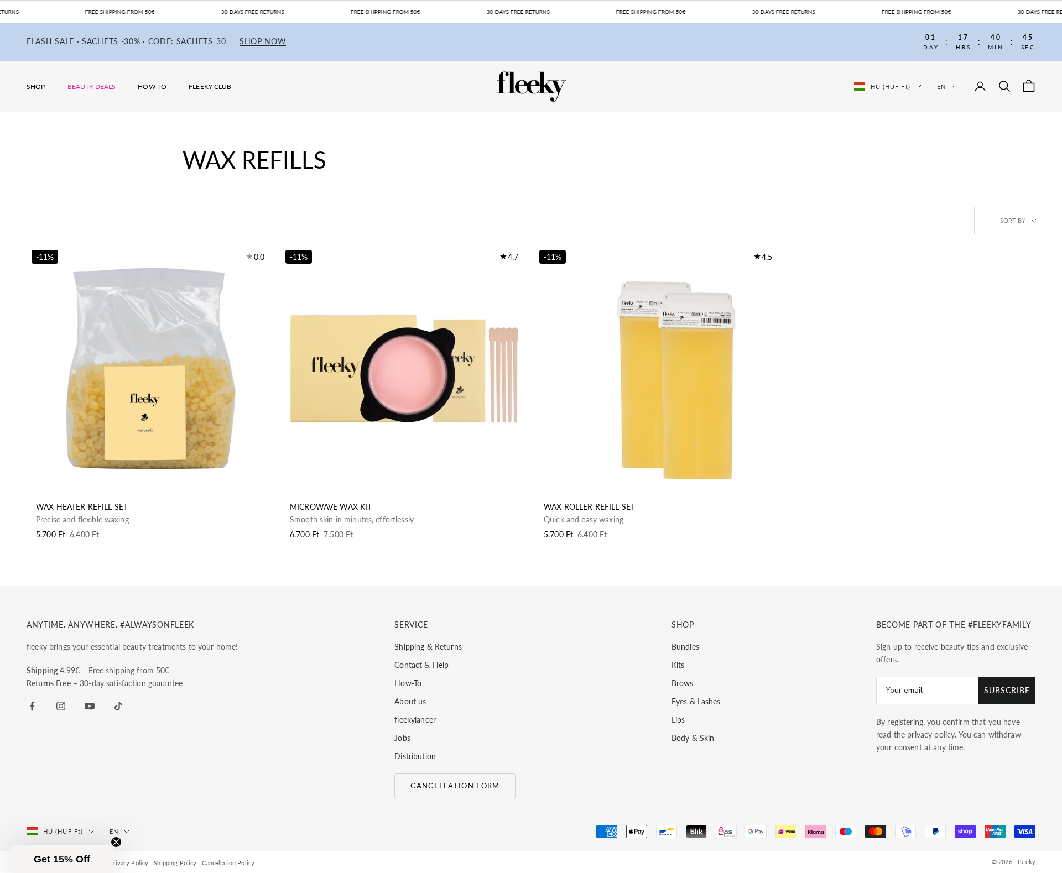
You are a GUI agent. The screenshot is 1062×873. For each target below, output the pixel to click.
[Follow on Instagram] (60, 706)
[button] (62, 859)
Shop (36, 86)
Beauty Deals (91, 86)
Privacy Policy (128, 862)
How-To (152, 86)
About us (410, 701)
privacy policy (931, 734)
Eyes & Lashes (696, 701)
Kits (678, 665)
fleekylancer (415, 719)
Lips (678, 719)
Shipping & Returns (428, 646)
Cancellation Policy (228, 862)
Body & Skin (693, 738)
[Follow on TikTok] (118, 706)
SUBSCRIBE (1007, 690)
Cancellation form (454, 785)
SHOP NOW (263, 42)
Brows (682, 683)
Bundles (685, 646)
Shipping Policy (175, 862)
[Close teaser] (116, 842)
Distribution (415, 756)
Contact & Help (421, 665)
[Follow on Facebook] (32, 706)
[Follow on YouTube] (89, 706)
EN (941, 86)
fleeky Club (210, 86)
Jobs (402, 738)
